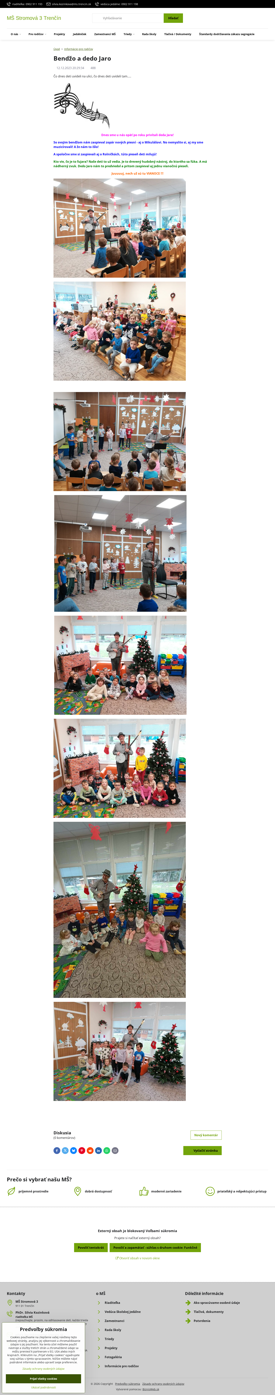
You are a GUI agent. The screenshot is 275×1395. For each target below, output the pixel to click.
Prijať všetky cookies (43, 1378)
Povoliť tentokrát (91, 1248)
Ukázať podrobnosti (43, 1387)
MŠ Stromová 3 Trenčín (34, 18)
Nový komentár (206, 1135)
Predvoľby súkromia (127, 1384)
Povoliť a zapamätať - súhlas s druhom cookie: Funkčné (155, 1248)
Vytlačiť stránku (205, 1151)
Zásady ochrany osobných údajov (163, 1384)
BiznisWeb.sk (151, 1389)
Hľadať (173, 18)
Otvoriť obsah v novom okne (139, 1258)
